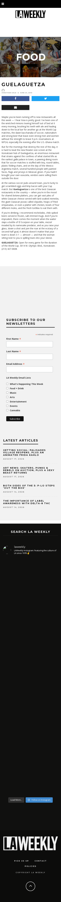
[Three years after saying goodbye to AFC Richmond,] (30, 696)
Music (13, 392)
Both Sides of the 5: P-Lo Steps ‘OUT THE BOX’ (29, 486)
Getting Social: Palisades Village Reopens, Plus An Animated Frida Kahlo (24, 452)
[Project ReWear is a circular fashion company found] (30, 586)
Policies (30, 866)
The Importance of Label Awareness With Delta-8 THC (26, 502)
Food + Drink (17, 388)
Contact (41, 861)
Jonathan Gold (9, 93)
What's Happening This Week (26, 383)
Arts (12, 397)
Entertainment (18, 401)
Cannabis (15, 410)
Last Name (13, 351)
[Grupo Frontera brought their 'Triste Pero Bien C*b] (30, 639)
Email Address (15, 364)
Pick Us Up (21, 861)
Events (14, 405)
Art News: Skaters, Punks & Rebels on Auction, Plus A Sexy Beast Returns (28, 470)
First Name (13, 339)
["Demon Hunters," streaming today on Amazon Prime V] (30, 763)
